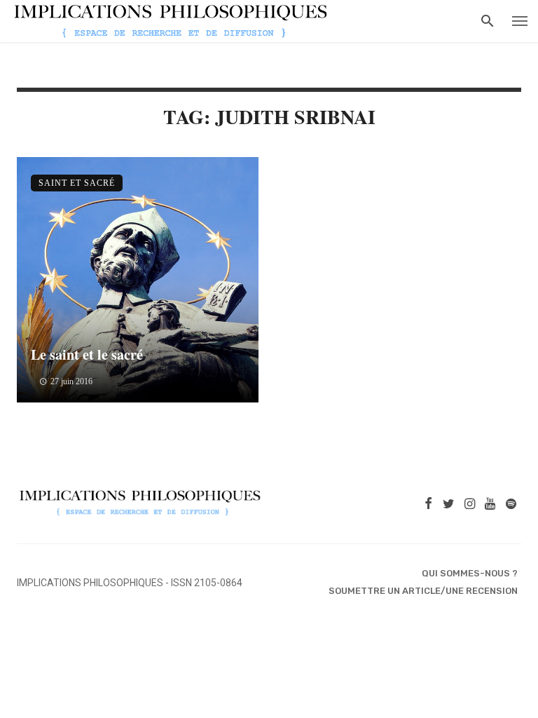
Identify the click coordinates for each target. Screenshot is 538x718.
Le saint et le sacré (87, 354)
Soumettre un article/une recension (423, 590)
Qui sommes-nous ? (470, 573)
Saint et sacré (77, 183)
